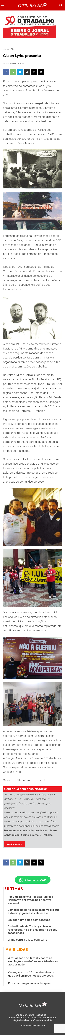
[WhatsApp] (13, 72)
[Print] (27, 72)
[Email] (34, 72)
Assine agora (14, 844)
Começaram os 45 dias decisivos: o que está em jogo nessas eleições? (34, 911)
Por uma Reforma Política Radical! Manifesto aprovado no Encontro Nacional (30, 900)
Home (6, 49)
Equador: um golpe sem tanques (29, 920)
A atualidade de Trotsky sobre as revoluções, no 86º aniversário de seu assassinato (32, 930)
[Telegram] (20, 72)
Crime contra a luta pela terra (27, 939)
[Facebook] (6, 72)
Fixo (13, 49)
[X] (41, 72)
